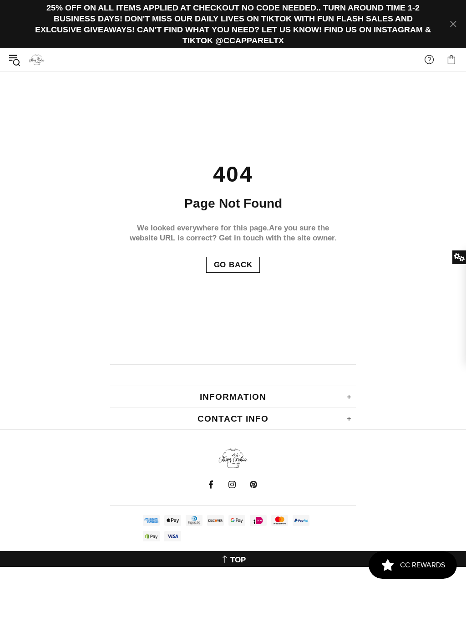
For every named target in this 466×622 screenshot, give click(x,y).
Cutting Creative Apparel (37, 59)
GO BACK (233, 264)
